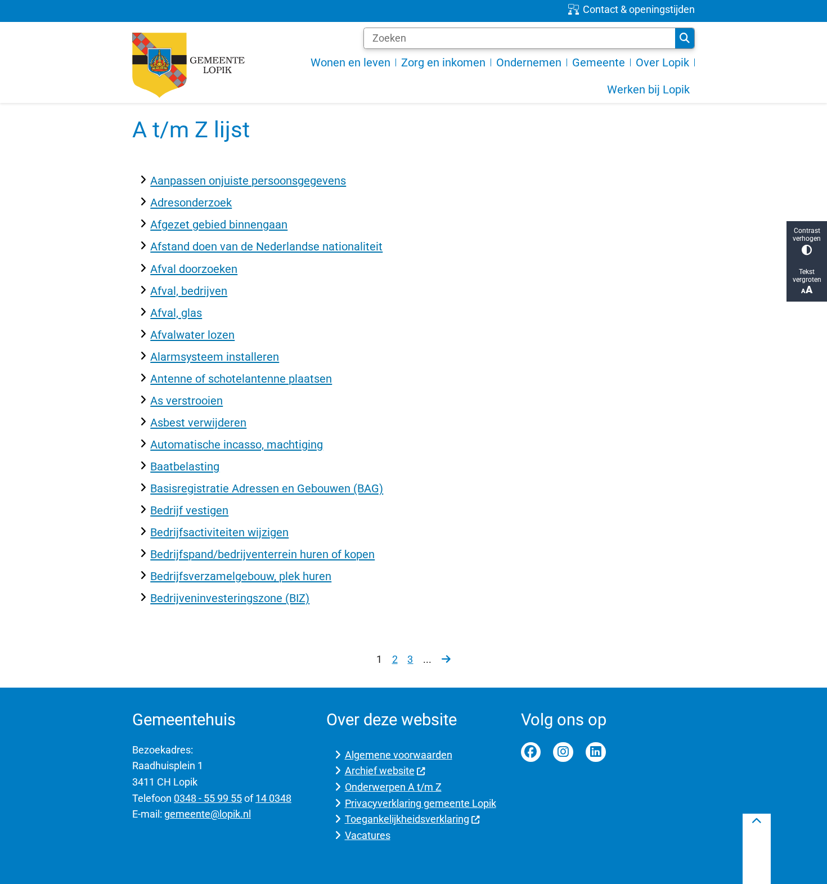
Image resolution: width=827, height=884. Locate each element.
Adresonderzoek (191, 202)
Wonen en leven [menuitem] (350, 62)
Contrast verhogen (807, 235)
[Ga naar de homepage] (188, 65)
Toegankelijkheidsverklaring (407, 819)
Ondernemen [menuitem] (528, 62)
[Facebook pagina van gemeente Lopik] (531, 752)
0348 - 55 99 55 (208, 798)
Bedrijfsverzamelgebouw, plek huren (240, 576)
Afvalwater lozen (192, 335)
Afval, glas (176, 313)
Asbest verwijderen (198, 422)
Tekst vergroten (807, 276)
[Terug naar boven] (757, 849)
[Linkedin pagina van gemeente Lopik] (596, 752)
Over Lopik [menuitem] (662, 62)
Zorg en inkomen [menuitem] (443, 62)
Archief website (380, 771)
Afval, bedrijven (188, 291)
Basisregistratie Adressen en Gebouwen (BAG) (266, 488)
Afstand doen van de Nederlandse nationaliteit (266, 246)
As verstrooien (186, 400)
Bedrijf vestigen (189, 510)
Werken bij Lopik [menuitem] (648, 89)
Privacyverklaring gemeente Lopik (420, 803)
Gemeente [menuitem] (598, 62)
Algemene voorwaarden (398, 755)
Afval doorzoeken (193, 269)
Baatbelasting (184, 466)
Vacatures (367, 835)
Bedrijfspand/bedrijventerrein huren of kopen (262, 554)
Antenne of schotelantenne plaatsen (241, 378)
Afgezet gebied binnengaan (218, 224)
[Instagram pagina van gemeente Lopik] (563, 752)
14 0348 (273, 798)
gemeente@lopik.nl (207, 814)
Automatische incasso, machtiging (236, 444)
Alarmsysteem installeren (214, 357)
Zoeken (684, 38)
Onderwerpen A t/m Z (393, 787)
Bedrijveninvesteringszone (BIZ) (229, 598)
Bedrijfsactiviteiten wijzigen (219, 532)
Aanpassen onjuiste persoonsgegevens (248, 180)
